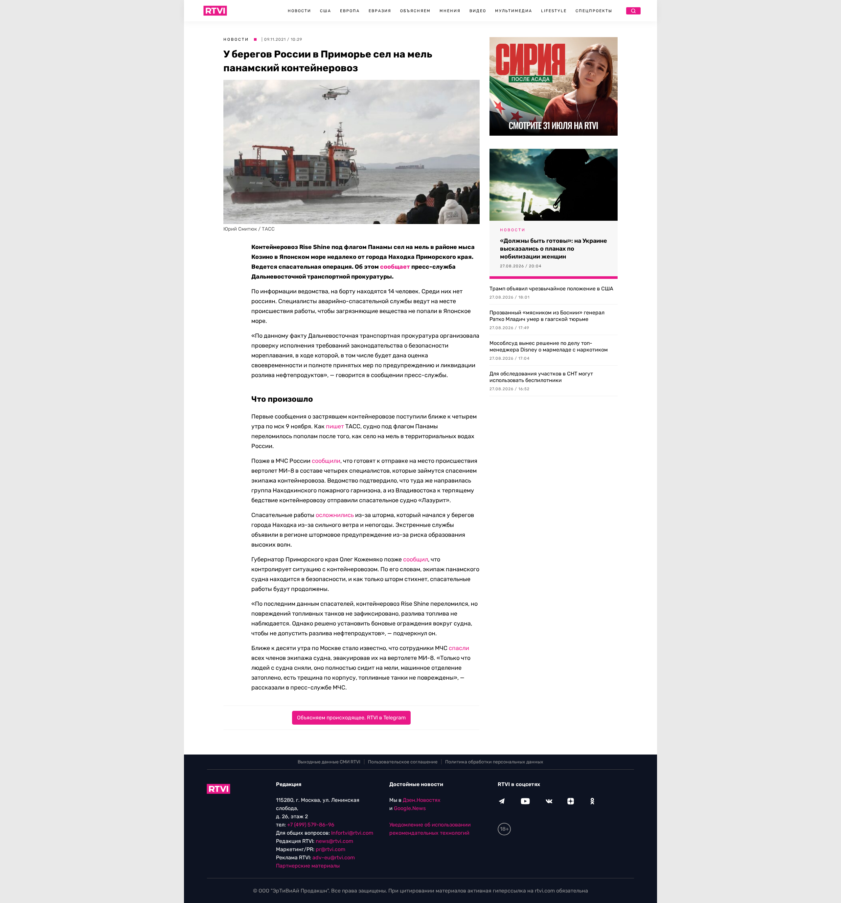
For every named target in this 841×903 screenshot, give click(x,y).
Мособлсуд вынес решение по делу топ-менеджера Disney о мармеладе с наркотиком (548, 346)
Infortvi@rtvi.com (352, 833)
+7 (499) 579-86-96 (310, 825)
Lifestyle (554, 11)
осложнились (335, 515)
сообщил (415, 559)
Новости (299, 11)
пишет (335, 426)
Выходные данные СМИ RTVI (329, 762)
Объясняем (415, 11)
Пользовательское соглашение (403, 762)
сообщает (395, 266)
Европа (350, 11)
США (325, 11)
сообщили (326, 460)
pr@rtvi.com (330, 849)
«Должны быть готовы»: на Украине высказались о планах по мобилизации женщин (553, 248)
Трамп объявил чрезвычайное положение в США (551, 288)
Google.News (410, 808)
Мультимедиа (513, 11)
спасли (459, 648)
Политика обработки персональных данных (494, 762)
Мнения (450, 11)
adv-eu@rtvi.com (333, 857)
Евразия (380, 11)
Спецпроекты (594, 11)
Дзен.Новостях (422, 800)
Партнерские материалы (308, 866)
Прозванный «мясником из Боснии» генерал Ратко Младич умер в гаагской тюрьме (546, 315)
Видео (477, 11)
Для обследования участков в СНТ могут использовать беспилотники (541, 377)
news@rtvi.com (334, 841)
